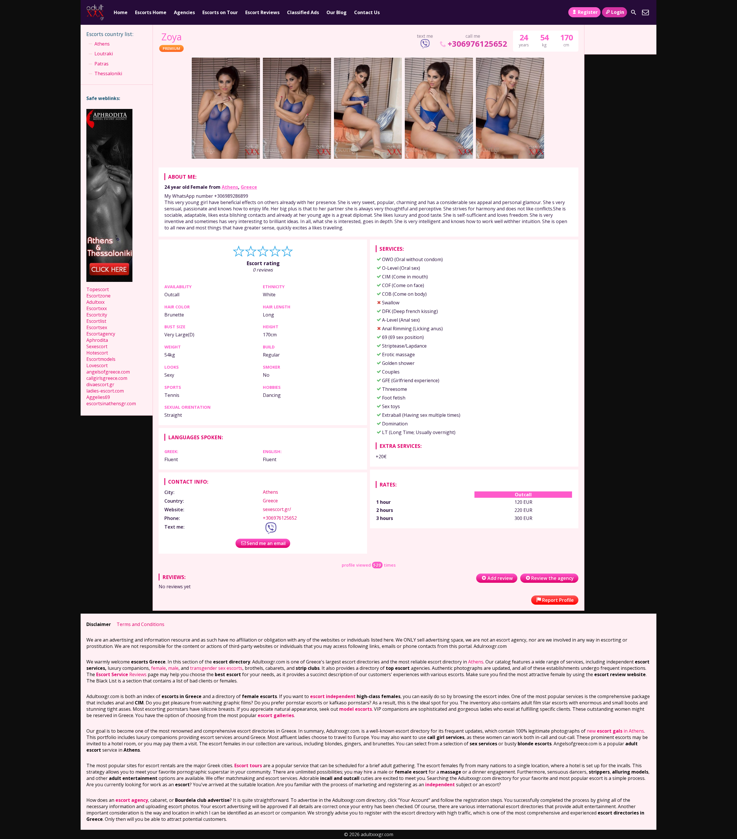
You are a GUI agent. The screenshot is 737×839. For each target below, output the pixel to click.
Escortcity (96, 315)
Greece (249, 187)
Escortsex (96, 327)
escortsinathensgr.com (111, 403)
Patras (101, 64)
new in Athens (615, 731)
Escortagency (100, 334)
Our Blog (336, 12)
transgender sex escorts (216, 668)
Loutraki (103, 53)
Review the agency (552, 578)
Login (617, 12)
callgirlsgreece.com (106, 378)
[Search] (633, 12)
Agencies (184, 12)
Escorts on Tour (220, 12)
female (158, 668)
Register (588, 12)
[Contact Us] (645, 12)
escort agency (131, 800)
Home (121, 12)
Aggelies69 (98, 397)
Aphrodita (97, 340)
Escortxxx (96, 308)
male (173, 668)
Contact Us (367, 12)
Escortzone (98, 296)
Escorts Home (150, 12)
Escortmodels (100, 359)
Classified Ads (303, 12)
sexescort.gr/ (277, 509)
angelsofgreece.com (108, 372)
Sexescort (96, 346)
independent (440, 784)
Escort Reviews (262, 12)
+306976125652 (477, 43)
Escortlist (96, 321)
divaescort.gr (100, 384)
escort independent (333, 696)
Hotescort (97, 353)
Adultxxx (95, 302)
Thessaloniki (108, 73)
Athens (230, 187)
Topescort (97, 289)
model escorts (355, 709)
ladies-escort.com (105, 391)
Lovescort (97, 365)
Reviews (121, 674)
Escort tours (248, 765)
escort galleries (276, 715)
